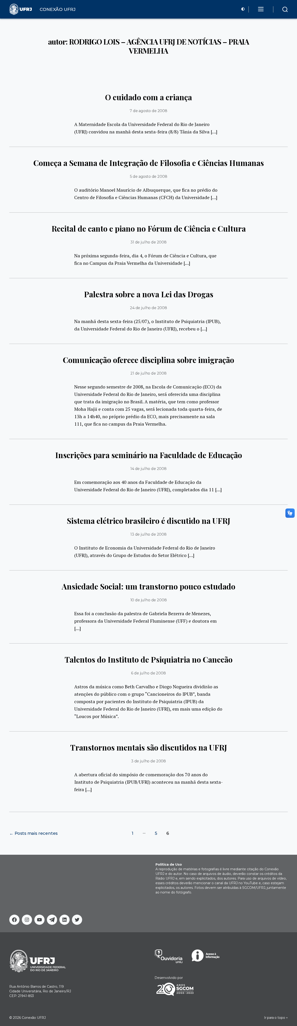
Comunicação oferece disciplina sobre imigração (148, 360)
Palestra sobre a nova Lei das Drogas (148, 294)
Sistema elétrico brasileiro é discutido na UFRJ (148, 520)
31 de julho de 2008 (148, 242)
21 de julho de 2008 (148, 373)
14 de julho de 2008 (148, 468)
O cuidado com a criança (148, 97)
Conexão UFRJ (34, 1018)
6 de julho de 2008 (148, 673)
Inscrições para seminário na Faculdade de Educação (148, 455)
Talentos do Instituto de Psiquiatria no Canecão (148, 659)
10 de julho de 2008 (148, 600)
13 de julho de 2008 (148, 534)
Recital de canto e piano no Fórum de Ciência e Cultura (149, 228)
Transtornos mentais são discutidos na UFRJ (148, 747)
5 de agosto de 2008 (148, 176)
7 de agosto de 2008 (148, 111)
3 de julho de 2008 (148, 761)
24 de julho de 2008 (148, 308)
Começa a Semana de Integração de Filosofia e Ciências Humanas (148, 163)
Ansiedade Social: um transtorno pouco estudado (148, 586)
